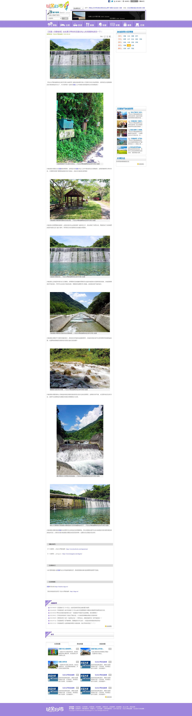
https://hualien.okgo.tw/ (61, 586)
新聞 (114, 24)
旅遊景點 (78, 707)
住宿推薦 (85, 707)
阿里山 (91, 8)
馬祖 (132, 48)
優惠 (127, 24)
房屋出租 (105, 707)
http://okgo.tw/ (74, 591)
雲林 (140, 39)
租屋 (102, 24)
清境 (101, 8)
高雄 (132, 42)
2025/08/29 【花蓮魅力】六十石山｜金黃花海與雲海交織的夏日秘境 (69, 607)
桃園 (132, 36)
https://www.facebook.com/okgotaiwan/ (77, 549)
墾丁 (108, 8)
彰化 (132, 39)
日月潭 (95, 8)
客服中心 (93, 708)
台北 (128, 8)
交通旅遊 (91, 707)
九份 (114, 8)
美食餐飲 (98, 707)
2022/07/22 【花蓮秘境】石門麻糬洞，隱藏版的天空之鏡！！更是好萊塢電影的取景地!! (75, 620)
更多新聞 (109, 626)
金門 (128, 48)
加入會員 (118, 1)
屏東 (136, 42)
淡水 (117, 8)
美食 (90, 24)
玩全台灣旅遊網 (57, 6)
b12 (105, 37)
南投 (136, 39)
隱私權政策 (85, 708)
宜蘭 (131, 8)
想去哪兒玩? (77, 8)
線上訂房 (125, 707)
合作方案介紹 (117, 708)
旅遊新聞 (112, 707)
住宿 (64, 24)
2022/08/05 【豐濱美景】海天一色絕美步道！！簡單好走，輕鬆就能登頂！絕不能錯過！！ (76, 618)
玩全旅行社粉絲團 (139, 708)
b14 (110, 37)
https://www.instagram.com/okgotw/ (72, 554)
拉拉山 (105, 8)
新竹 (136, 36)
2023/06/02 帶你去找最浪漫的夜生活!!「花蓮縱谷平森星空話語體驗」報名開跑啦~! (74, 613)
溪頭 (98, 8)
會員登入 (127, 1)
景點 (52, 24)
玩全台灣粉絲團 (127, 708)
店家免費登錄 (108, 708)
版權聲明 (78, 708)
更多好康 (141, 164)
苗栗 (124, 39)
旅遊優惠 (119, 707)
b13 (107, 37)
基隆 (124, 36)
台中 (128, 39)
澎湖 (140, 8)
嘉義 (124, 42)
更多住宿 (109, 696)
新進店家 (132, 707)
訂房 (140, 24)
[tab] (57, 644)
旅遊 (77, 24)
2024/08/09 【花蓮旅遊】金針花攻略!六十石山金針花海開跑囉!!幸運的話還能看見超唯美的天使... (78, 610)
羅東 (111, 8)
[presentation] (57, 644)
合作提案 (99, 708)
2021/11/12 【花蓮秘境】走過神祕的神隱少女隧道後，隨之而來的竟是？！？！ (73, 623)
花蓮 (134, 8)
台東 (137, 8)
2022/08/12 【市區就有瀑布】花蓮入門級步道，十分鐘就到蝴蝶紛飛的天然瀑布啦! (73, 615)
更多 (121, 8)
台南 (128, 42)
